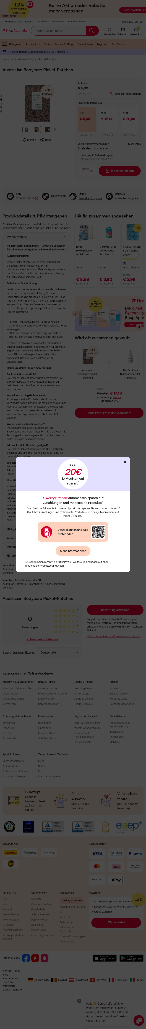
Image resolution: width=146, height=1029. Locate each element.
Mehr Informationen (73, 551)
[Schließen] (125, 462)
